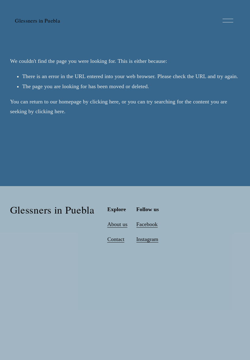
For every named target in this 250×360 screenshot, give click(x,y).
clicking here (104, 102)
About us (117, 224)
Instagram (147, 239)
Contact (115, 239)
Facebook (147, 224)
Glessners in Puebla (37, 20)
